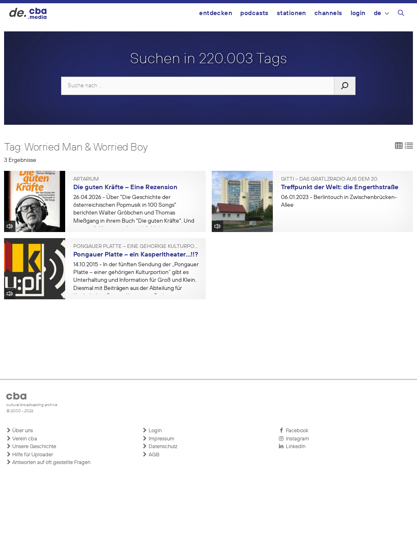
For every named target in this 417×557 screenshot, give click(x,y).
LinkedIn (294, 446)
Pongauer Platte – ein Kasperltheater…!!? (135, 255)
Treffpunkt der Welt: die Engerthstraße (339, 187)
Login (358, 13)
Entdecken (215, 13)
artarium (86, 179)
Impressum (160, 439)
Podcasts (254, 13)
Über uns (22, 430)
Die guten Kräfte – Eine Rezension (125, 187)
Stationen (291, 13)
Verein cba (24, 439)
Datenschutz (162, 446)
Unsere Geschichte (33, 446)
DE (378, 13)
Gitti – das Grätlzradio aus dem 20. (329, 179)
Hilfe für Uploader (32, 455)
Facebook (295, 430)
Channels (328, 13)
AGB (153, 455)
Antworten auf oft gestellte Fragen (50, 462)
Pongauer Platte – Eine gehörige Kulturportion (136, 246)
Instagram (296, 439)
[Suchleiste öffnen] (401, 14)
